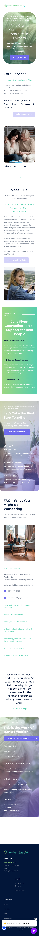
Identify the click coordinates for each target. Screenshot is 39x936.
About (6, 904)
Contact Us (8, 918)
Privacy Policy (20, 891)
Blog (5, 913)
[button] (30, 5)
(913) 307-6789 (14, 591)
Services (7, 909)
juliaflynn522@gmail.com (13, 756)
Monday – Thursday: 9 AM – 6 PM (16, 784)
